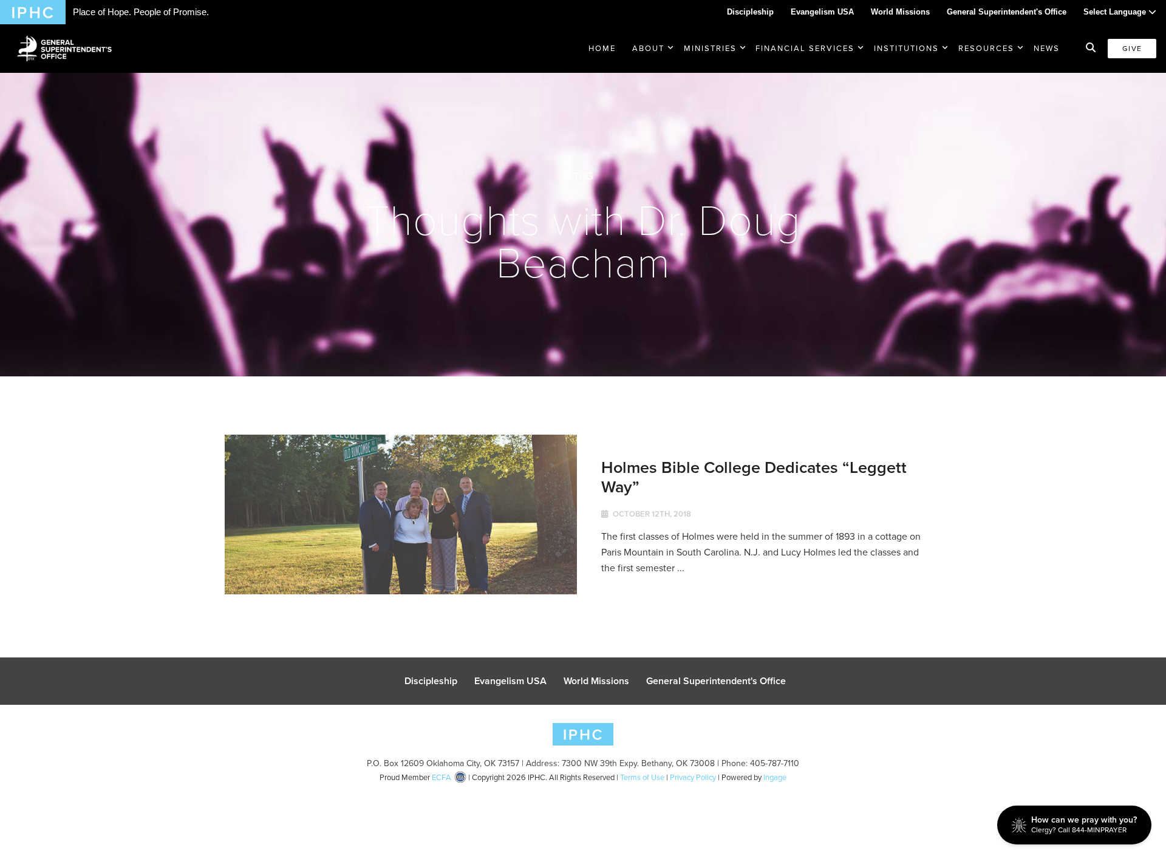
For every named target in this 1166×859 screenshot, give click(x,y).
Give (1132, 48)
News (1047, 48)
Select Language (1115, 11)
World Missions (900, 11)
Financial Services (804, 48)
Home (602, 48)
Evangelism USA (822, 11)
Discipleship (750, 11)
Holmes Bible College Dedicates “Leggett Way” (754, 476)
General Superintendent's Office (1006, 11)
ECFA (441, 777)
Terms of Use (642, 777)
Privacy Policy (693, 777)
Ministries (710, 48)
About (648, 48)
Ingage (774, 777)
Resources (986, 48)
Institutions (906, 48)
